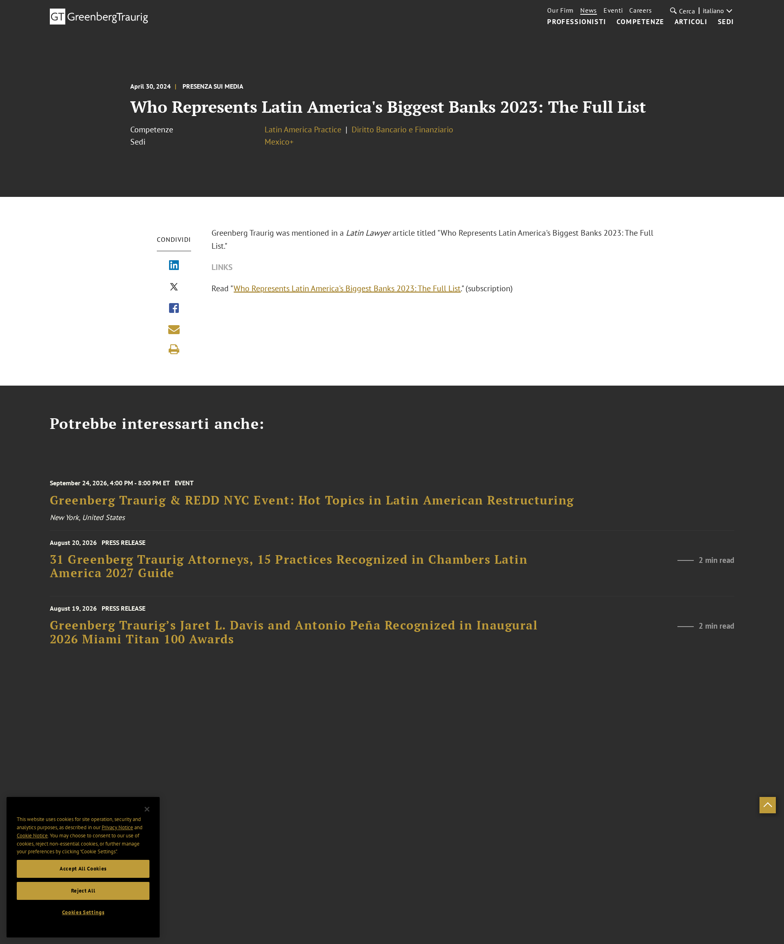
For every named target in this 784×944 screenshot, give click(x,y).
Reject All (83, 890)
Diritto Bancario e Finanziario (402, 129)
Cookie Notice (32, 835)
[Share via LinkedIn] (174, 265)
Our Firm (560, 10)
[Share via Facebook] (174, 308)
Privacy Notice (117, 827)
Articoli (691, 22)
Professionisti (576, 22)
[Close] (147, 809)
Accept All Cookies (83, 868)
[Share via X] (174, 287)
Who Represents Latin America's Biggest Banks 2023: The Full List (347, 288)
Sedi (726, 22)
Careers (640, 10)
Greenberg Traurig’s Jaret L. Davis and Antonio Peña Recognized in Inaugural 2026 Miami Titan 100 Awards (294, 632)
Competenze (640, 22)
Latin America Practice (303, 129)
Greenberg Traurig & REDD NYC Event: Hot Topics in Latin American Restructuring (312, 500)
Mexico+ (279, 141)
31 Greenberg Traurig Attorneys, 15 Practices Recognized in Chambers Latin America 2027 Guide (289, 566)
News (588, 10)
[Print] (174, 349)
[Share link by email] (174, 329)
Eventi (613, 10)
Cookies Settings (83, 912)
